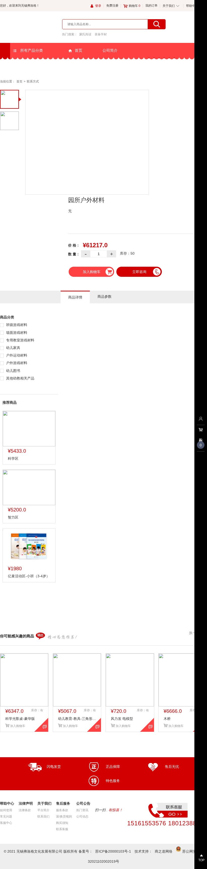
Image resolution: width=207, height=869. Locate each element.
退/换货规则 (64, 816)
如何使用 (6, 810)
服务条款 (62, 810)
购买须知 (62, 823)
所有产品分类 (31, 50)
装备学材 (101, 34)
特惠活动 (145, 66)
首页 (78, 50)
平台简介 (43, 810)
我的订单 (151, 5)
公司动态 (82, 816)
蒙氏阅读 (85, 34)
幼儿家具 (12, 348)
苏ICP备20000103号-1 (113, 851)
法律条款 (25, 810)
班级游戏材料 (16, 325)
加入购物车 (91, 272)
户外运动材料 (16, 355)
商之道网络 (163, 851)
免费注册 (112, 5)
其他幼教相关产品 (19, 378)
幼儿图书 (12, 371)
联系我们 (43, 816)
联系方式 (33, 81)
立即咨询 (139, 272)
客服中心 (6, 823)
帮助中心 (192, 6)
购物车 (134, 6)
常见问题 (6, 816)
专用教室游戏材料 (19, 340)
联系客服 (62, 829)
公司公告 (110, 65)
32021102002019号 (103, 861)
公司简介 (110, 50)
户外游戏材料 (16, 363)
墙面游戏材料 (16, 333)
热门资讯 (82, 810)
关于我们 (169, 6)
